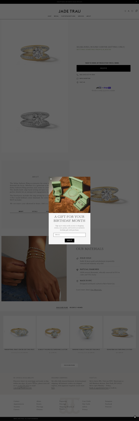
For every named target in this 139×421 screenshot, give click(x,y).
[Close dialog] (50, 178)
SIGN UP (69, 240)
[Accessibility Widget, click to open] (135, 417)
